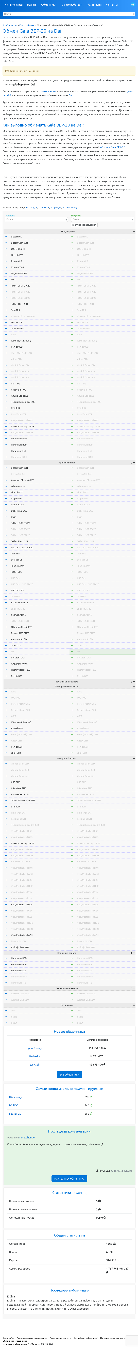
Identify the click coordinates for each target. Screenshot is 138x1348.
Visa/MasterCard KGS (21, 917)
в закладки (31, 207)
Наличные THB (18, 982)
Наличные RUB (19, 444)
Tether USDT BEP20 (20, 298)
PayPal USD (17, 347)
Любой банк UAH (20, 377)
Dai (70, 95)
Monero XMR (17, 267)
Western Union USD (20, 993)
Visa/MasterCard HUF (21, 886)
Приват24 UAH (18, 813)
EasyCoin (34, 1064)
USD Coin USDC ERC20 (22, 547)
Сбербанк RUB (18, 390)
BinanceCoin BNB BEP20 (22, 316)
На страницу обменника (69, 1178)
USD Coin (15, 578)
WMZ (13, 334)
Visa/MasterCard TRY (21, 892)
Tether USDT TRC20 (20, 292)
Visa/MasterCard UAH (22, 432)
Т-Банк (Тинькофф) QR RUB (25, 825)
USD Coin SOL (18, 590)
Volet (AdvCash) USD (21, 353)
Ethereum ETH (18, 249)
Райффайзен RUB (20, 947)
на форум (56, 207)
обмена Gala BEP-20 (112, 147)
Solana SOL (16, 322)
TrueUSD (15, 596)
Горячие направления (84, 224)
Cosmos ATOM (18, 615)
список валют (47, 91)
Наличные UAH (19, 457)
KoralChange (27, 1137)
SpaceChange (35, 1047)
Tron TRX (15, 310)
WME (13, 691)
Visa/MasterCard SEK (21, 898)
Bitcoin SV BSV (18, 474)
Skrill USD (16, 753)
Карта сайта (8, 1338)
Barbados (34, 1056)
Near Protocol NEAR (21, 670)
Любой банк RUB (20, 371)
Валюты (32, 4)
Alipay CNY (16, 359)
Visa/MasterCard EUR (21, 831)
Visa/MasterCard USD (21, 420)
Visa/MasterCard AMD (22, 874)
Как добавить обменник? (85, 1338)
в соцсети (44, 207)
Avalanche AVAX (19, 663)
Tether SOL (16, 572)
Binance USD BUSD (20, 633)
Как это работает (71, 4)
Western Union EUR (20, 1000)
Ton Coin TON (17, 328)
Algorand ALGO (19, 639)
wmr (13, 1010)
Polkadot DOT (18, 657)
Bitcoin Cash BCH (19, 243)
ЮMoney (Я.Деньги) (21, 340)
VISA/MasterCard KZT (22, 861)
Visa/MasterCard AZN (21, 935)
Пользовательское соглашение (32, 1338)
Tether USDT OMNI (20, 621)
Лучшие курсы (14, 4)
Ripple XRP (16, 261)
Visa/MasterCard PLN (21, 904)
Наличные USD (19, 438)
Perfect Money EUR (20, 710)
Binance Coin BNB (19, 602)
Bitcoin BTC (16, 236)
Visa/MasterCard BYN (21, 868)
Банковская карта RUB (22, 426)
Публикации (94, 4)
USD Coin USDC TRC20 (22, 584)
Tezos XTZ (16, 645)
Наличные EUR (18, 451)
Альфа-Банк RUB (19, 396)
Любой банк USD (20, 365)
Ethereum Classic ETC (21, 627)
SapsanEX (15, 1113)
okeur (14, 1023)
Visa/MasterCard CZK (21, 910)
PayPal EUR (16, 747)
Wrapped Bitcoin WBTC (22, 480)
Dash (13, 279)
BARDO (13, 1105)
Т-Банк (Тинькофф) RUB (23, 402)
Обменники (48, 4)
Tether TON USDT (19, 304)
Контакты (112, 4)
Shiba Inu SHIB (18, 609)
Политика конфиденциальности (115, 1338)
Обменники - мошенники (15, 1341)
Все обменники (69, 1074)
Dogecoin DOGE (19, 273)
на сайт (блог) (70, 207)
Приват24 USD (18, 941)
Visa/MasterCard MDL (22, 880)
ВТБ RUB (15, 408)
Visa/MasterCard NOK (22, 923)
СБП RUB (15, 383)
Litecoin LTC (17, 255)
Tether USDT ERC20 (20, 285)
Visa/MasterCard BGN (22, 929)
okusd (14, 1016)
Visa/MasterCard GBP (21, 849)
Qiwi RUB (15, 697)
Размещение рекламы (60, 1338)
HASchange (16, 1097)
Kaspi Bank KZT (18, 414)
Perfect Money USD (20, 704)
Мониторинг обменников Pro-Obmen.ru (22, 1344)
